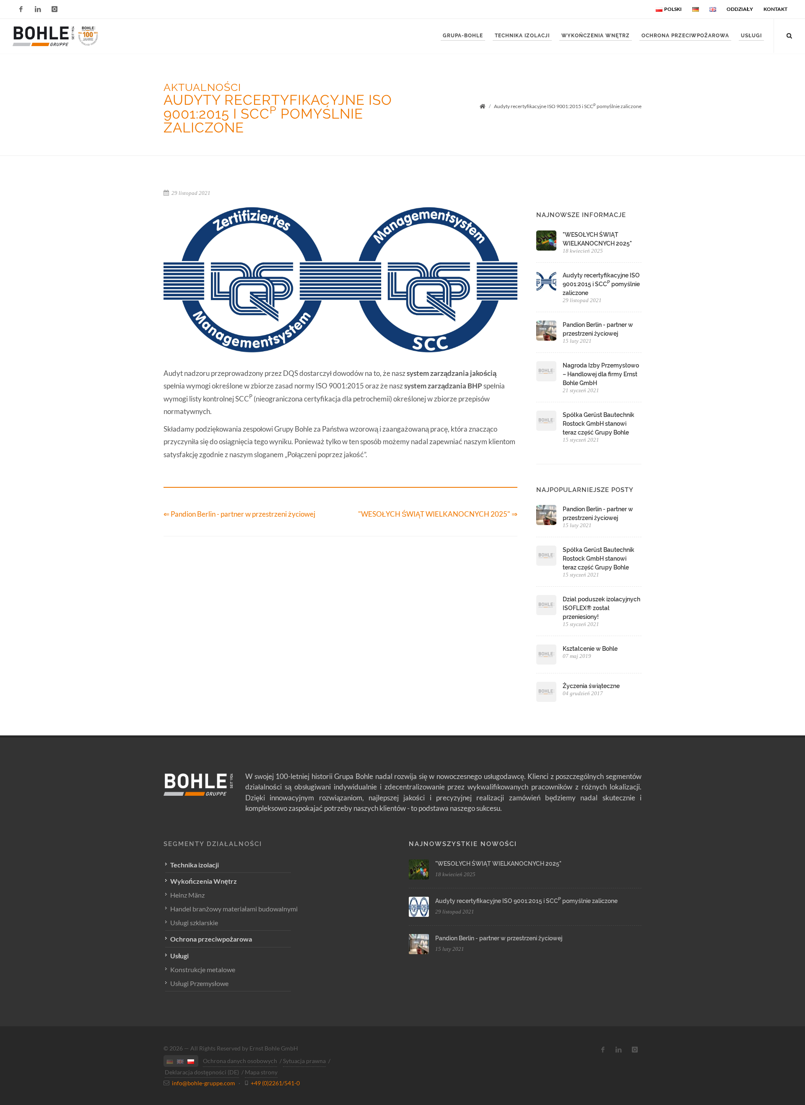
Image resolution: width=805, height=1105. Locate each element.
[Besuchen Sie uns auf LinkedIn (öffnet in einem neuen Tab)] (619, 1049)
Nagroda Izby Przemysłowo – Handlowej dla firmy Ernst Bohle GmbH (601, 374)
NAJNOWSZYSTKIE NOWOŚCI (463, 844)
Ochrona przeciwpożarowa (211, 939)
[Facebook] (21, 9)
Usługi (179, 956)
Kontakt (775, 9)
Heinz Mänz (187, 895)
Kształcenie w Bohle (590, 648)
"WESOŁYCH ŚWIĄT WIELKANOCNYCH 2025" (498, 863)
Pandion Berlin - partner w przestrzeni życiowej (498, 938)
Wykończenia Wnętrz (203, 881)
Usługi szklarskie (194, 922)
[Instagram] (54, 9)
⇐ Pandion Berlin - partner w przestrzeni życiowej (239, 514)
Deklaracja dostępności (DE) (202, 1072)
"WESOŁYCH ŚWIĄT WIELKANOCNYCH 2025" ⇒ (437, 514)
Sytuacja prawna (304, 1060)
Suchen (45, 64)
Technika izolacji (194, 865)
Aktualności (202, 87)
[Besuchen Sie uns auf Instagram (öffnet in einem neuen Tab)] (634, 1049)
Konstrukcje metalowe (202, 969)
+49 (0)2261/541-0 (275, 1083)
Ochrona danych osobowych (240, 1060)
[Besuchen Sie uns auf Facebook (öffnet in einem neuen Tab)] (603, 1049)
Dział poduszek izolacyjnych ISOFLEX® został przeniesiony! (601, 608)
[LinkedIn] (37, 9)
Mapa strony (261, 1072)
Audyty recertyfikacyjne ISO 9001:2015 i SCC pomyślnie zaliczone (601, 284)
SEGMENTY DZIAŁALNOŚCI (213, 844)
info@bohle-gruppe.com (203, 1083)
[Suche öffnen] (789, 34)
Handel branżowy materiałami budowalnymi (234, 909)
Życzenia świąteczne (591, 686)
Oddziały (740, 9)
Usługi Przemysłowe (199, 983)
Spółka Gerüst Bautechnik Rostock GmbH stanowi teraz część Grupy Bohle (598, 423)
